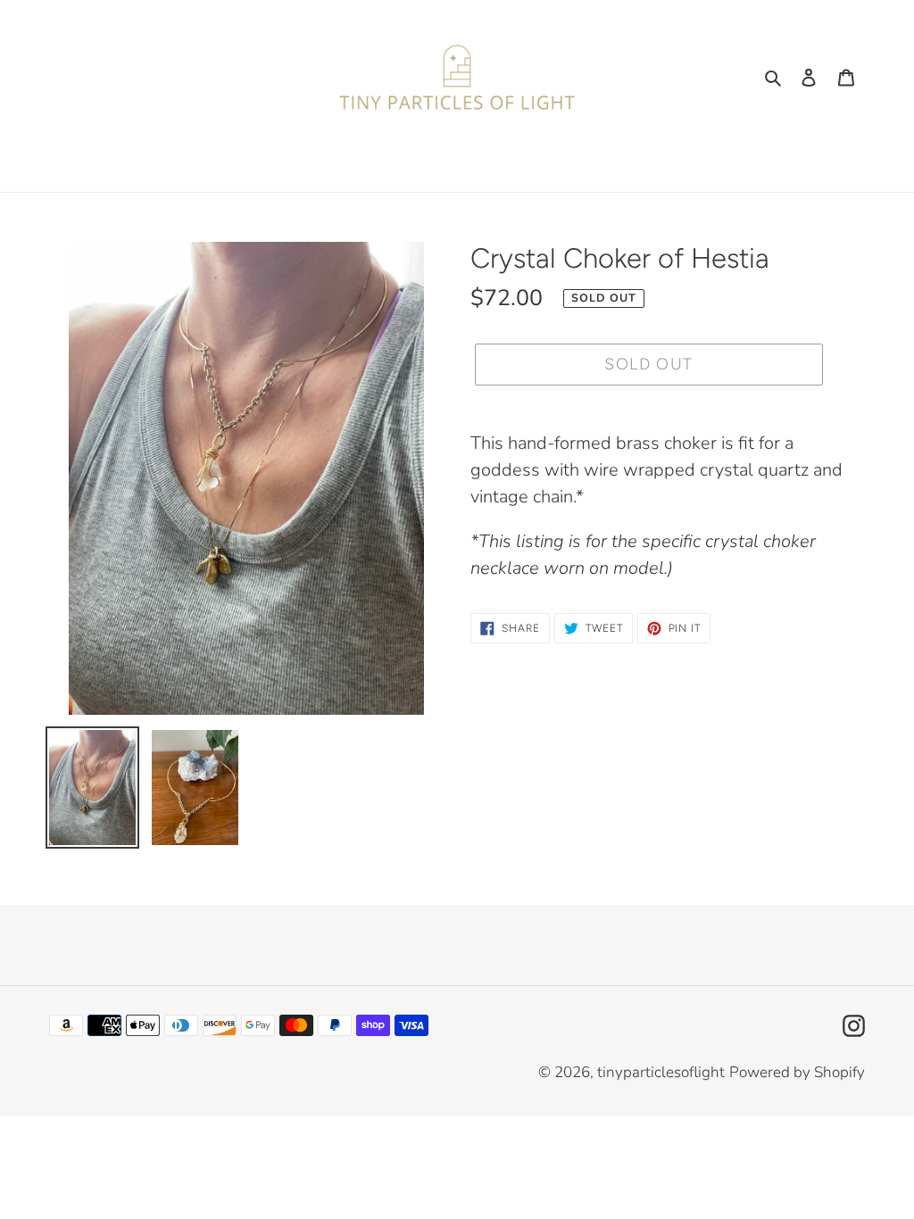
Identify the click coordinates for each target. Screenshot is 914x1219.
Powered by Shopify (797, 1072)
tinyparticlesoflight (661, 1072)
